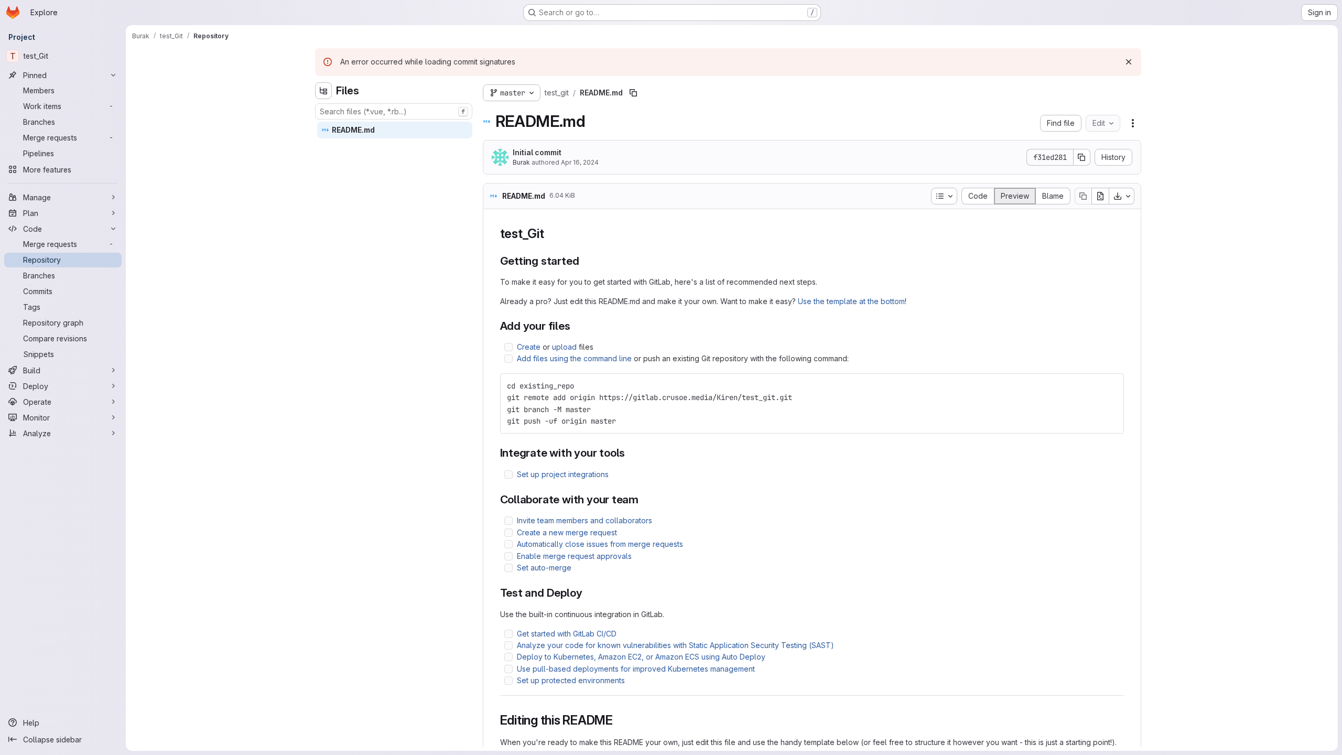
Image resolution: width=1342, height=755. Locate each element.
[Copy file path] (633, 92)
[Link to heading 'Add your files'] (576, 325)
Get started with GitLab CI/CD (566, 633)
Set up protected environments (571, 680)
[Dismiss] (1128, 62)
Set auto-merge (544, 567)
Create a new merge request (567, 532)
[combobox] (393, 111)
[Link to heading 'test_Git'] (551, 233)
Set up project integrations (563, 474)
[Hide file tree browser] (323, 90)
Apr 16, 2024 (580, 162)
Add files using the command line (574, 358)
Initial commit (537, 152)
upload (564, 346)
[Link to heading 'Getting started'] (585, 260)
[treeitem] (394, 130)
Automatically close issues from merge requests (600, 544)
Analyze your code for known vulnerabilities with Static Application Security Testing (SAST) (675, 645)
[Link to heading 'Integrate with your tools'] (631, 452)
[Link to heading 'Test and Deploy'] (588, 592)
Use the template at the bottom (851, 301)
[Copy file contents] (1083, 196)
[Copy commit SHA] (1082, 157)
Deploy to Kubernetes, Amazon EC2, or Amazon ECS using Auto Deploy (641, 656)
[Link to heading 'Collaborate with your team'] (644, 499)
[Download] (1121, 196)
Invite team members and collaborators (584, 520)
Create (528, 346)
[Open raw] (1100, 196)
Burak (521, 162)
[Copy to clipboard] (1111, 386)
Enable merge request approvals (574, 556)
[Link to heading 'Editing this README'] (619, 720)
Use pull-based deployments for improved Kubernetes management (636, 668)
